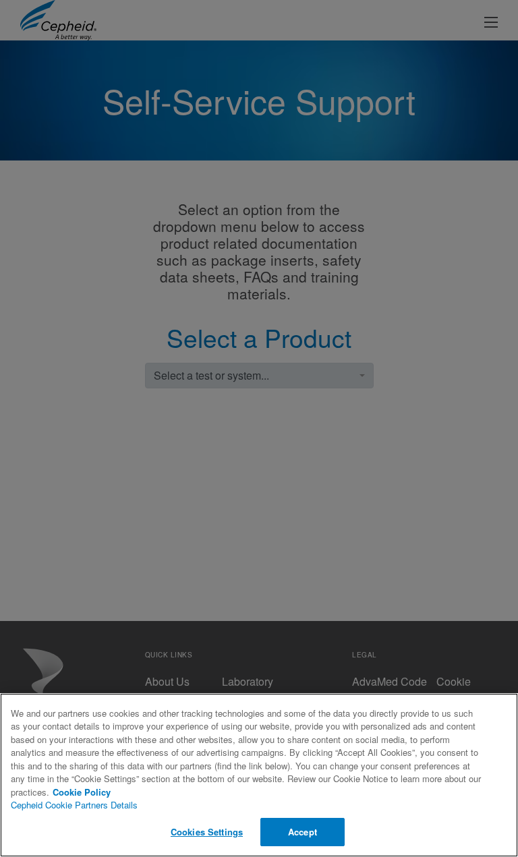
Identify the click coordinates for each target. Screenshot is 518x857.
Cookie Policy (82, 792)
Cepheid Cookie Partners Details (74, 804)
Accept (302, 831)
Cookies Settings (207, 831)
